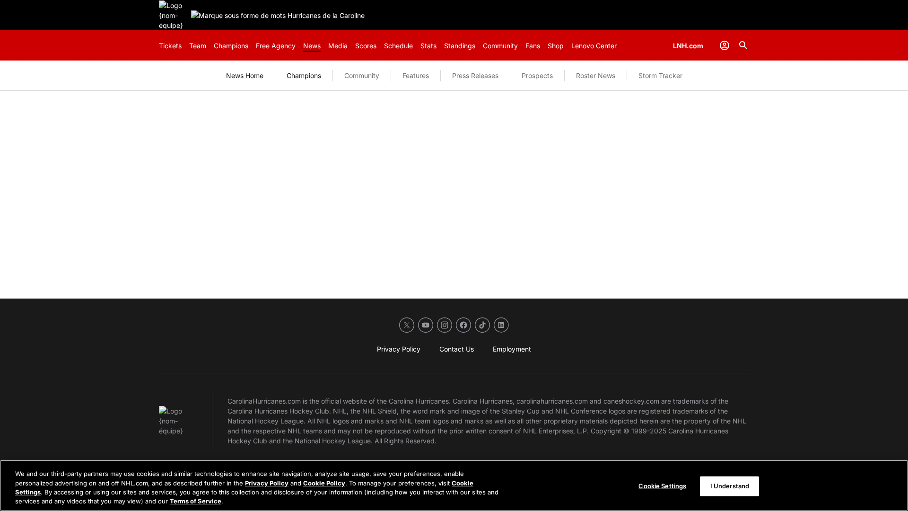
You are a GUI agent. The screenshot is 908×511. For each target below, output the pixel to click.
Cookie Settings (662, 486)
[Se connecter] (724, 45)
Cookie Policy (324, 482)
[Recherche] (743, 45)
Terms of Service (195, 501)
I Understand (730, 486)
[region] (454, 485)
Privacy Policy (266, 482)
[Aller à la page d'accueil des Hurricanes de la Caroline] (173, 15)
